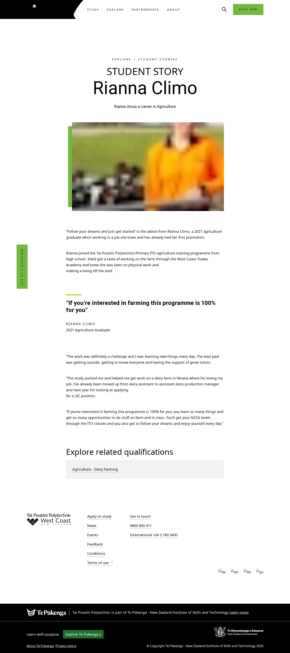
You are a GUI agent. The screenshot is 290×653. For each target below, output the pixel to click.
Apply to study (99, 516)
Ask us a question (22, 266)
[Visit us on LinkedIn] (247, 572)
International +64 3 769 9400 (154, 534)
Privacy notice (65, 646)
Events (92, 534)
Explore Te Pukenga (82, 634)
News (91, 525)
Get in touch (140, 516)
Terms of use (98, 562)
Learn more (239, 612)
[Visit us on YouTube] (259, 572)
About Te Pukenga (40, 646)
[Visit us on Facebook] (221, 572)
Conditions (96, 553)
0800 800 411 (141, 525)
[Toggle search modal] (224, 9)
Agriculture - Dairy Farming (95, 469)
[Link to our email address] (234, 572)
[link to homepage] (50, 9)
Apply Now (248, 9)
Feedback (95, 544)
